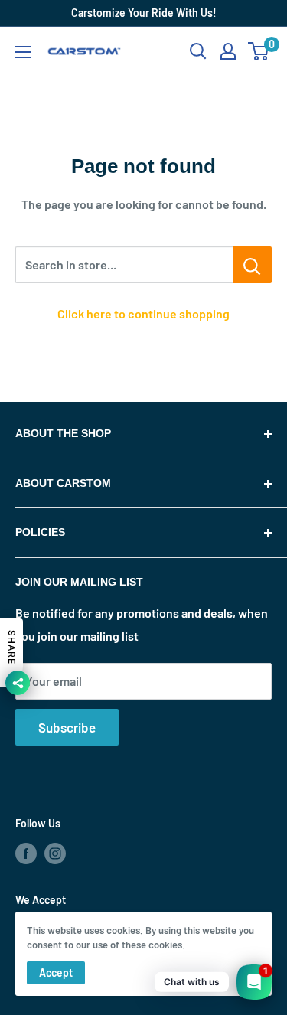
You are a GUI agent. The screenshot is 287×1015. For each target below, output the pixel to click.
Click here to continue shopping (143, 313)
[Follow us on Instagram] (55, 853)
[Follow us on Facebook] (26, 853)
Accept (56, 972)
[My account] (228, 51)
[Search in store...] (252, 264)
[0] (259, 51)
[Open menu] (23, 52)
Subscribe (67, 727)
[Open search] (198, 51)
